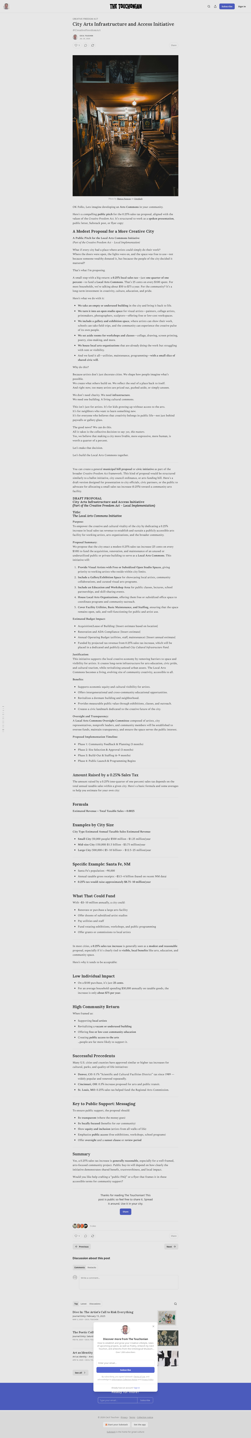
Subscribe (125, 1369)
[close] (153, 1326)
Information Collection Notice (124, 1379)
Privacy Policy (147, 1379)
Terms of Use (139, 1376)
